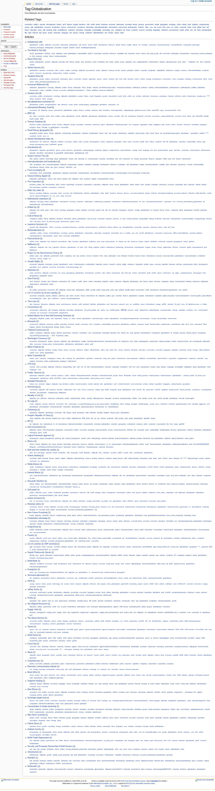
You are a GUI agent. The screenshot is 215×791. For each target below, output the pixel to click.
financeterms (119, 507)
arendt (160, 398)
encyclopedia (96, 333)
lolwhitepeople (75, 398)
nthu (116, 159)
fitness (145, 281)
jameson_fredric (189, 375)
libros (122, 404)
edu (96, 509)
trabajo (69, 412)
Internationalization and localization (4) (43, 162)
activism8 (207, 62)
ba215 (78, 47)
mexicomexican (100, 444)
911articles (59, 335)
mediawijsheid (84, 467)
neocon (89, 256)
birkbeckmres (48, 524)
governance (34, 495)
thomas (59, 124)
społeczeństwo (163, 150)
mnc (143, 201)
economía (52, 267)
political (121, 290)
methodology (95, 438)
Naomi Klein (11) (34, 59)
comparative (93, 521)
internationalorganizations (38, 566)
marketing (98, 150)
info (92, 418)
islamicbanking (79, 458)
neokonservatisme (127, 529)
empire (45, 258)
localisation (121, 164)
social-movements (120, 430)
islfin (125, 458)
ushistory (117, 484)
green (45, 33)
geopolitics (194, 133)
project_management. (73, 438)
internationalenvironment (95, 341)
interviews (173, 164)
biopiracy (188, 79)
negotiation (170, 492)
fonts (209, 367)
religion (48, 384)
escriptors (136, 124)
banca (160, 227)
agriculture (92, 79)
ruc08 (45, 432)
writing (74, 218)
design (142, 164)
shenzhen (57, 33)
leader (150, 124)
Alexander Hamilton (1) (37, 481)
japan (177, 467)
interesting (89, 27)
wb (83, 563)
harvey (51, 133)
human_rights (72, 538)
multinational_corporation (102, 201)
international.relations (124, 87)
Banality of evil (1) (35, 395)
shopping (55, 310)
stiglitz (124, 264)
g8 (124, 30)
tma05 (154, 273)
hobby (205, 304)
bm (39, 461)
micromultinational (47, 204)
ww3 (115, 384)
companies (192, 358)
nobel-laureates (79, 264)
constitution (201, 256)
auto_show (174, 475)
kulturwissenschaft (106, 375)
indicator (87, 193)
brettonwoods (137, 578)
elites (66, 335)
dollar (124, 501)
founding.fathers (45, 487)
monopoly (39, 361)
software (80, 164)
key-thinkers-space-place (107, 87)
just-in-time (149, 389)
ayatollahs (158, 384)
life (167, 141)
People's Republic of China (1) (40, 415)
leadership (57, 492)
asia (157, 555)
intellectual (169, 70)
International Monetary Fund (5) (40, 107)
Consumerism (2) (34, 307)
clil (186, 304)
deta (126, 418)
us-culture (115, 398)
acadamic (189, 310)
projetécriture (63, 313)
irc (86, 159)
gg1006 (181, 424)
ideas (56, 159)
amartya (50, 99)
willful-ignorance (98, 398)
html (130, 367)
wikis (87, 412)
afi (181, 458)
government (149, 24)
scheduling (110, 159)
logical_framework (178, 438)
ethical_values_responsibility (101, 538)
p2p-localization (126, 150)
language (65, 33)
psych (74, 515)
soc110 (141, 233)
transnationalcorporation (154, 201)
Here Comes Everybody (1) (38, 512)
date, (131, 452)
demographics (94, 141)
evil (38, 398)
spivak (42, 555)
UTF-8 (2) (31, 364)
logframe (167, 438)
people (75, 24)
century (45, 56)
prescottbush (62, 241)
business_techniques (37, 47)
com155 (150, 467)
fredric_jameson (142, 375)
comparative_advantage (191, 45)
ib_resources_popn (53, 221)
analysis (65, 47)
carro (188, 475)
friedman (104, 24)
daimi (38, 127)
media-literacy (73, 467)
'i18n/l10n (69, 167)
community (152, 45)
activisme (44, 187)
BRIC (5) (31, 113)
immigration (152, 70)
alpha (181, 210)
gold (91, 344)
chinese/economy (97, 572)
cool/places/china (186, 273)
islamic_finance (118, 458)
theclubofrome (175, 218)
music (147, 444)
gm (60, 475)
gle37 (171, 563)
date (31, 452)
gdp (32, 27)
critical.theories (73, 378)
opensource (182, 164)
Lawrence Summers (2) (37, 224)
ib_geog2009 (58, 153)
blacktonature (205, 150)
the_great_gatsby (90, 310)
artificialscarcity (186, 538)
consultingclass (206, 389)
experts (123, 70)
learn (63, 418)
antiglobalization (142, 62)
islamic (57, 458)
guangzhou (121, 572)
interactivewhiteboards (130, 444)
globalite (147, 418)
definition (33, 392)
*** (199, 547)
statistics (195, 24)
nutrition (74, 281)
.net (74, 167)
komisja (175, 333)
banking (49, 30)
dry (54, 196)
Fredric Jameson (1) (35, 373)
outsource (90, 389)
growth (60, 144)
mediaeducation (185, 467)
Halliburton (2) (33, 244)
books (98, 24)
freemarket (169, 521)
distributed (62, 392)
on (110, 444)
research (47, 27)
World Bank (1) (33, 561)
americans (187, 124)
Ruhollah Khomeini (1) (36, 381)
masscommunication (90, 515)
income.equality (195, 295)
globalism (130, 70)
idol (169, 227)
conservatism (158, 529)
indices (199, 141)
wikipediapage (129, 110)
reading (151, 87)
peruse (138, 492)
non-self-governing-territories (129, 318)
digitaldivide (161, 70)
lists (103, 210)
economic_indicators (137, 193)
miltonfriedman (98, 33)
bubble (65, 73)
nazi (48, 241)
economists (64, 127)
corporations (88, 184)
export (159, 273)
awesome (200, 358)
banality (165, 398)
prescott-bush (110, 241)
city (155, 27)
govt (205, 247)
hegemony (125, 341)
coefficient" (55, 298)
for (50, 258)
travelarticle (142, 273)
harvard (32, 227)
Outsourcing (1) (34, 387)
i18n (88, 24)
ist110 (95, 45)
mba (103, 273)
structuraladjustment (110, 578)
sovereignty (33, 173)
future (27, 30)
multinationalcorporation (130, 201)
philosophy (120, 24)
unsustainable (139, 247)
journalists (79, 124)
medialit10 (124, 467)
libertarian (134, 350)
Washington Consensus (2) (38, 338)
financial (103, 507)
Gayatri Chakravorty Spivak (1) (40, 552)
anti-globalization (50, 104)
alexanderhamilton (65, 484)
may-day (182, 333)
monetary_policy (94, 507)
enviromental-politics (108, 173)
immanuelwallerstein (161, 87)
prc (95, 418)
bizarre (62, 327)
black (205, 324)
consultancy (196, 389)
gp (98, 418)
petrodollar (96, 501)
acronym (61, 167)
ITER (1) (31, 581)
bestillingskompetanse (88, 47)
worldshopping (114, 310)
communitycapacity (163, 45)
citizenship (97, 233)
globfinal (95, 90)
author (32, 73)
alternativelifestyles (194, 70)
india (54, 30)
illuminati (54, 241)
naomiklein (101, 62)
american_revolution (178, 484)
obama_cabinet (112, 227)
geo (113, 295)
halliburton (33, 247)
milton (103, 350)
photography (132, 27)
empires (32, 361)
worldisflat (120, 53)
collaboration (88, 201)
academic (38, 99)
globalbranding (181, 404)
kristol (83, 529)
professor (144, 87)
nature (105, 79)
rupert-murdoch (162, 358)
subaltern (145, 555)
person (99, 79)
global (199, 27)
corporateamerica (35, 236)
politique (145, 492)
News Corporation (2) (36, 356)
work (78, 389)
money (27, 27)
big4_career (161, 563)
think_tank (166, 218)
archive (201, 458)
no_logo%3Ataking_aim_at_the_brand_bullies (93, 404)
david (152, 133)
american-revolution (192, 484)
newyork (156, 210)
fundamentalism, (58, 344)
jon (77, 572)
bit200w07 (53, 144)
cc (89, 572)
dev (52, 167)
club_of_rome (91, 218)
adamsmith (83, 521)
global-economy (140, 110)
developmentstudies (155, 578)
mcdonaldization (54, 233)
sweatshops (49, 412)
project (75, 110)
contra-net (61, 187)
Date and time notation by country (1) (43, 450)
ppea (151, 264)
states (123, 484)
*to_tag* (177, 304)
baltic (107, 193)
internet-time (186, 159)
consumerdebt (53, 313)
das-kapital (184, 133)
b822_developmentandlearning (45, 82)
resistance (131, 264)
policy (136, 341)
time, (100, 452)
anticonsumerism (101, 430)
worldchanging (84, 104)
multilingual (187, 367)
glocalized (40, 153)
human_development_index (39, 144)
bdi (71, 193)
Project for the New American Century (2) (44, 253)
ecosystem (180, 79)
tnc (140, 201)
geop (119, 389)
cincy (183, 304)
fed (113, 507)
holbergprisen (34, 378)
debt (100, 110)
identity (32, 555)
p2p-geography (88, 150)
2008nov (130, 501)
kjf (38, 313)
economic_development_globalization (189, 201)
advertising (33, 470)
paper (113, 358)
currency (88, 458)
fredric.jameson (154, 375)
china (179, 24)
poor (49, 538)
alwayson (159, 159)
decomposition (42, 392)
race (37, 555)
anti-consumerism (48, 430)
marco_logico (189, 438)
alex (155, 398)
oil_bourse (152, 501)
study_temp (105, 290)
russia (63, 116)
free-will (181, 398)
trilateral (59, 333)
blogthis (106, 412)
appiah (94, 179)
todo (101, 384)
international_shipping (165, 193)
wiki (80, 45)
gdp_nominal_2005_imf (161, 547)
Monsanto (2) (33, 321)
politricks (96, 247)
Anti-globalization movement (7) (40, 102)
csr (106, 407)
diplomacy (182, 492)
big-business (182, 430)
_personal (204, 547)
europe (128, 547)
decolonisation (162, 318)
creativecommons (110, 572)
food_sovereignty (134, 173)
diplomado (206, 341)
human (102, 141)
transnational (90, 70)
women (125, 555)
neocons (159, 256)
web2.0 (90, 53)
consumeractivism (56, 407)
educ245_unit (34, 487)
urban (176, 27)
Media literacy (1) (34, 464)
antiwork (190, 430)
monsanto (50, 324)
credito (209, 193)
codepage (33, 369)
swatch (36, 159)
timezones (126, 159)
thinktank (60, 218)
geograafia (43, 275)
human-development (182, 295)
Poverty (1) (32, 535)
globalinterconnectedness (157, 515)
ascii (137, 367)
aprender (33, 524)
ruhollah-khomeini (124, 384)
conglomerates (182, 358)
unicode (42, 24)
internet (35, 33)
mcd (121, 233)
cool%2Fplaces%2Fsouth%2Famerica (49, 447)
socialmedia (102, 467)
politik (98, 290)
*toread (55, 90)
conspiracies (156, 333)
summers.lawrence (91, 227)
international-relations (46, 495)
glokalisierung (79, 153)
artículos (178, 96)
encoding (128, 24)
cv (48, 136)
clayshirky (45, 515)
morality (89, 398)
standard (86, 304)
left (107, 62)
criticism (201, 133)
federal (75, 487)
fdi (204, 201)
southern (98, 273)
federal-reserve (130, 507)
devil (187, 324)
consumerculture (165, 310)
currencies (33, 461)
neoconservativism (39, 532)
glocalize (33, 153)
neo (31, 532)
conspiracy (81, 27)
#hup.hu (151, 159)
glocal (58, 150)
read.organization (117, 110)
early (62, 196)
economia (148, 116)
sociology (172, 24)
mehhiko (91, 444)
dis (161, 133)
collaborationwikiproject (180, 444)
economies (114, 547)
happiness (109, 141)
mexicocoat (75, 444)
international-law (97, 318)
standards (115, 367)
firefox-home (172, 318)
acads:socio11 (174, 389)
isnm (133, 389)
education (33, 30)
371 (197, 62)
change (175, 310)
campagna (164, 281)
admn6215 (155, 110)
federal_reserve (191, 333)
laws (150, 458)
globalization (34, 45)
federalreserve (151, 507)
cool (174, 201)
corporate (183, 27)
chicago (137, 210)
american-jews (188, 264)
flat (126, 53)
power (50, 33)
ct (201, 304)
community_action (84, 541)
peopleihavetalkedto (57, 572)
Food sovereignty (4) (36, 170)
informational (150, 304)
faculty (117, 70)
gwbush (191, 241)
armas (34, 549)
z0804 (120, 555)
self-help (130, 430)
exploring (102, 447)
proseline (114, 424)
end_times (37, 221)
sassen (62, 70)
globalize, (87, 452)
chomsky (144, 45)
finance (69, 24)
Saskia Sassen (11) (35, 67)
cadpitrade (106, 547)
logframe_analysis (136, 438)
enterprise (113, 389)
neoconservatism (190, 256)
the (98, 310)
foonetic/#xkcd (147, 547)
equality (141, 295)
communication (195, 150)
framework (146, 438)
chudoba (177, 538)
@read (151, 384)
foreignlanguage (92, 447)
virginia (138, 555)
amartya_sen (201, 96)
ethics (112, 179)
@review (176, 458)
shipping (46, 193)
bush (40, 30)
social (120, 96)
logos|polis (143, 124)
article (117, 33)
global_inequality (168, 295)
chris (139, 398)
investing (149, 30)
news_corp (106, 358)
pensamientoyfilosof (102, 555)
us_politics (104, 501)
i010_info (128, 273)
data (29, 33)
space (46, 133)
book (194, 27)
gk (167, 563)
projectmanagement (122, 438)
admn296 (199, 116)
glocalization (51, 150)
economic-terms (136, 521)
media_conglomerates (51, 361)
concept (73, 524)
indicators (191, 193)
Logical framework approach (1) (40, 435)
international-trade (111, 341)
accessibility (179, 367)
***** (208, 96)
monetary (94, 110)
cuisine (111, 281)
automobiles (151, 475)
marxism (95, 87)
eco (175, 521)
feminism (131, 79)
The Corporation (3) (35, 182)
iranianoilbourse (55, 501)
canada (208, 467)
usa (151, 27)
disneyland (67, 447)
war (191, 30)
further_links (71, 290)
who (69, 179)
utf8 (44, 30)
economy (112, 24)
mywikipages (94, 104)
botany (68, 327)
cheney (159, 247)
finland (156, 467)
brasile (36, 119)
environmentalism (187, 218)
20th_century (119, 418)
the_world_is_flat (152, 53)
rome (124, 218)
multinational (116, 201)
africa (84, 87)
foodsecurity (145, 173)
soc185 (92, 290)
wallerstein (33, 87)
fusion (44, 584)
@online (175, 247)
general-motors (141, 475)
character (108, 367)
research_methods (107, 438)
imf (195, 30)
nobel (122, 33)
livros (194, 515)
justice (83, 398)
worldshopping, (143, 404)
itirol (86, 153)
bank (168, 484)
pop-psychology (125, 398)
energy (81, 33)
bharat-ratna (192, 96)
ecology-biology (200, 218)
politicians (92, 241)
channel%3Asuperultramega (39, 335)
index (189, 27)
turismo (134, 273)
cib (139, 45)
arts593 (71, 47)
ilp (161, 538)
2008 (41, 119)
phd (133, 492)
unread (127, 563)
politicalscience (174, 87)
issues (54, 538)
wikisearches (144, 310)
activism (141, 27)
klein (82, 62)
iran (70, 33)
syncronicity (144, 159)
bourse (46, 501)
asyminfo (165, 264)
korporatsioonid (35, 204)
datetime (93, 304)
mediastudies (141, 467)
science (142, 30)
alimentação (44, 284)
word (140, 150)
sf (151, 210)
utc (132, 159)
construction (166, 273)
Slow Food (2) (33, 279)
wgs (116, 290)
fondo (149, 110)
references (51, 398)
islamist (96, 384)
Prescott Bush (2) (34, 239)
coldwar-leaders (176, 384)
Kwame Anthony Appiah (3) (38, 176)
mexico (63, 27)
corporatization (48, 236)
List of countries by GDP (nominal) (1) (43, 544)
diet (141, 281)
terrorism (42, 384)
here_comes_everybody (175, 515)
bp (30, 424)
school (90, 45)
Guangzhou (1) (33, 569)
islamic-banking (133, 458)
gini (67, 295)
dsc (144, 389)
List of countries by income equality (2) (43, 293)
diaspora (188, 555)
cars (31, 475)
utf (85, 367)
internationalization (101, 27)
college (97, 389)
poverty (141, 24)
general (136, 333)
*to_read (42, 509)
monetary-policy (74, 507)
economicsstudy (61, 509)
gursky (75, 33)
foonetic (122, 547)
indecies (154, 193)
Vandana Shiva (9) (35, 76)
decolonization (145, 318)
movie (111, 184)
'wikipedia (192, 62)
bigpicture (202, 404)
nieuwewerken (184, 53)
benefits (100, 412)
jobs (56, 495)
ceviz (191, 324)
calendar (170, 304)
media (157, 24)
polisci (76, 104)
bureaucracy (168, 233)
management (111, 492)
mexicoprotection (155, 444)
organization (89, 233)
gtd (63, 438)
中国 (83, 418)
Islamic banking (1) (35, 455)
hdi (208, 27)
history (59, 24)
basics (54, 470)
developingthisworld (73, 298)
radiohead (163, 404)
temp (112, 290)
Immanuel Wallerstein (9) (38, 85)
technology (106, 30)
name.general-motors (41, 475)
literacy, (194, 467)
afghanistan (167, 247)
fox (74, 358)
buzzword (140, 116)
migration (104, 70)
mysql (194, 367)
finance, (126, 193)
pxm (127, 304)
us (117, 241)
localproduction (114, 150)
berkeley (188, 281)
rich (126, 116)
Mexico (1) (31, 441)
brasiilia (206, 116)
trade (102, 193)
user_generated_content (106, 515)
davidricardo (89, 524)
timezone (37, 304)
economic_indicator (180, 193)
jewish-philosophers (190, 529)
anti (134, 62)
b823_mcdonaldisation (181, 233)
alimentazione (34, 284)
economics (28, 24)
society (45, 233)
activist (32, 64)
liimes (155, 458)
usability (162, 164)
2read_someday (185, 389)
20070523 (57, 378)
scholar (138, 96)
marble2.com (56, 418)
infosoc (178, 159)
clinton (51, 227)
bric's (184, 116)
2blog (90, 247)
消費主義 (124, 310)
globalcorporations (87, 407)
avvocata (38, 73)
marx (106, 133)
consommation (203, 310)
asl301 (164, 304)
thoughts (134, 404)
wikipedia (48, 45)
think (81, 179)
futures (147, 193)
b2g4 (51, 284)
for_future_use (200, 375)
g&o (102, 389)
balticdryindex (78, 193)
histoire (137, 70)
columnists (87, 124)
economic (135, 141)
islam (199, 30)
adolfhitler (153, 241)
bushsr (141, 241)
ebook (51, 56)
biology (56, 327)
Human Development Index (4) (40, 139)
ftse (167, 424)
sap (76, 578)
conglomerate (165, 324)
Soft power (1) (33, 490)
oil (78, 247)
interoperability (198, 164)
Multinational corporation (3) (39, 199)
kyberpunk (33, 250)
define (53, 509)
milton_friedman (204, 350)
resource (131, 310)
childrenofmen (153, 62)
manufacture (116, 273)
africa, (194, 538)
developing (132, 116)
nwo (130, 124)
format (55, 452)
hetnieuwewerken (61, 56)
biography (156, 30)
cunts (174, 79)
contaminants (175, 324)
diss (185, 184)
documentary (50, 184)
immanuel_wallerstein (106, 90)
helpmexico (81, 447)
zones (143, 304)
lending (94, 458)
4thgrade (33, 447)
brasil (31, 119)
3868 (87, 290)
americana (196, 281)
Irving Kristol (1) (34, 527)
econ (57, 196)
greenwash (73, 173)
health (182, 30)
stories (123, 333)
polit (98, 241)
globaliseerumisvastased (76, 90)
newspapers (51, 358)
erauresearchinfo (170, 110)
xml (106, 33)
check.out (134, 241)
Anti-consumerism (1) (36, 427)
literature (66, 384)
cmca (65, 538)
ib (53, 424)
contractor (182, 247)
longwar (147, 247)
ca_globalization (54, 127)
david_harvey (140, 133)
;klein (184, 62)
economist (158, 350)
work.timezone (66, 304)
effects (135, 45)
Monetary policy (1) (35, 504)
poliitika (193, 87)
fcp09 (107, 389)
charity (126, 578)
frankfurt (196, 210)
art (172, 27)
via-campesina (95, 173)
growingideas (168, 538)
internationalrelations (149, 563)
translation (79, 30)
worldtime (136, 304)
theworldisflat (82, 53)
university (97, 424)
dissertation (198, 430)
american (184, 70)
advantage (101, 521)
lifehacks (54, 281)
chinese (103, 418)
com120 (157, 389)
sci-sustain (140, 430)
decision (209, 218)
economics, (156, 116)
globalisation (39, 27)
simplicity (105, 281)
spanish (59, 444)
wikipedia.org (76, 418)
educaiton (161, 521)
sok (136, 233)
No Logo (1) (32, 401)
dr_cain (32, 478)
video (58, 184)
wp (125, 241)
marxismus (94, 375)
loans (170, 458)
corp (206, 358)
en (190, 507)
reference (111, 45)
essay (56, 236)
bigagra (32, 327)
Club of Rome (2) (34, 216)
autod (168, 475)
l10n (163, 27)
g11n (56, 167)
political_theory (91, 529)
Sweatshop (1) (33, 410)
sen (134, 96)
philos (73, 555)
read (120, 79)
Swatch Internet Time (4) (37, 156)
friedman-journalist (121, 124)
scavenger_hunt (43, 572)
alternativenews (171, 62)
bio (59, 82)
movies (110, 33)
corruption (154, 184)
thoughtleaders (128, 227)
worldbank (40, 563)
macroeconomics (183, 341)
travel (159, 27)
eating (172, 281)
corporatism (179, 184)
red (91, 484)
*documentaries (35, 187)
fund (179, 110)
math (159, 458)
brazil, (189, 116)
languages (74, 452)
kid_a (157, 404)
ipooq (60, 495)
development (50, 24)
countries (134, 30)
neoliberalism (93, 133)
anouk (150, 398)
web (75, 159)
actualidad (195, 124)
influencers (96, 124)
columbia (72, 73)
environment (71, 27)
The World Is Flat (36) (36, 50)
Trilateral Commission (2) (38, 330)
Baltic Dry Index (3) (35, 190)
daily (182, 324)
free (118, 333)
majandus (99, 264)
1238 (147, 290)
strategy (98, 492)
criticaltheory (44, 378)
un (69, 318)
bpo (75, 389)
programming (204, 24)
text (134, 367)
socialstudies (103, 484)
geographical (34, 275)
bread (147, 324)
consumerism (173, 30)
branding (88, 62)
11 (37, 509)
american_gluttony (196, 233)
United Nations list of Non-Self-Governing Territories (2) (50, 316)
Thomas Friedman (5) (36, 122)
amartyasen (163, 96)
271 (175, 555)
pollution (133, 324)
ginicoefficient (206, 295)
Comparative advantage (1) (38, 518)
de (51, 196)
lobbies (65, 495)
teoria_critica (160, 492)
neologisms (106, 233)
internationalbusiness (185, 521)
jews (163, 124)
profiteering (119, 247)
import (108, 273)
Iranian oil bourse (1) (36, 498)
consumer (33, 313)
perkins (185, 290)
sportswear (80, 412)
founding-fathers (58, 487)
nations (78, 318)
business (82, 24)
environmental (197, 79)
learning (48, 418)
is (30, 56)
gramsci (152, 555)
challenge (43, 541)
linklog (136, 159)
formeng (111, 70)
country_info (174, 547)
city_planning (47, 73)
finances (120, 193)
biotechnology (155, 324)
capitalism (118, 30)
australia (60, 470)
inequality (87, 30)
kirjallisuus (157, 124)
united (106, 318)
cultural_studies (84, 378)
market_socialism (164, 341)
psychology (70, 184)
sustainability (96, 30)
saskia (98, 70)
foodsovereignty (83, 173)
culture (184, 24)
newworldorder (145, 333)
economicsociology (72, 267)
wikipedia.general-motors (102, 475)
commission (83, 333)
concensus (37, 344)
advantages (207, 521)
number (141, 444)
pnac (168, 27)
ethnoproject (197, 273)
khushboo (106, 110)
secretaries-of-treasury (69, 227)
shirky (69, 515)
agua (162, 110)
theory (135, 24)
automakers (161, 475)
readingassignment (88, 555)
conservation (166, 79)
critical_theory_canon (97, 378)
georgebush (178, 241)
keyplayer (63, 361)
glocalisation (78, 150)
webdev (163, 367)
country (62, 298)
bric (112, 30)
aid (130, 578)
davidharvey (122, 133)
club (31, 221)
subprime (88, 33)
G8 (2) (30, 287)
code (39, 369)
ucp (107, 310)
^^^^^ (185, 458)
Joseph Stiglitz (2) (35, 261)
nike (66, 404)
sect (120, 159)
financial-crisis (141, 507)
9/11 (201, 62)
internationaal (115, 467)
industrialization (113, 407)
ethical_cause (114, 412)
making (151, 218)
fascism (137, 256)
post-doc (116, 218)
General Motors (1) (35, 473)
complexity (174, 210)
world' (137, 310)
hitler (69, 241)
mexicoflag (67, 444)
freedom (171, 96)
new (118, 256)
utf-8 (64, 24)
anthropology (66, 133)
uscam (154, 247)
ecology (148, 79)
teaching (105, 53)
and (193, 116)
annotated (58, 47)
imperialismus (114, 318)
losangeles (122, 210)
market (174, 341)
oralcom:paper (116, 444)
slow (49, 281)
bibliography (49, 47)
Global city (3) (33, 207)
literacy (54, 467)
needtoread (98, 578)
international (113, 27)
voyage (158, 304)
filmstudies (127, 375)
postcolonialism (59, 555)
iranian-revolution (81, 384)
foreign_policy (47, 344)
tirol (151, 150)
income (77, 295)
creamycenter (136, 547)
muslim (90, 384)
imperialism (58, 318)
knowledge (93, 467)
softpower (152, 492)
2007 (210, 547)
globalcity (204, 210)
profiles (146, 264)
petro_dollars (161, 501)
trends (78, 116)
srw (135, 430)
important (157, 538)
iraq (40, 33)
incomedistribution (36, 298)
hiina (204, 273)
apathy (144, 398)
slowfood (164, 30)
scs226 (90, 578)
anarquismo (53, 187)
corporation (112, 104)
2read (210, 79)
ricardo (115, 521)
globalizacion (149, 233)
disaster (162, 62)
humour (165, 458)
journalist (62, 62)
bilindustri (183, 475)
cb (156, 484)
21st (33, 56)
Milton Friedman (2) (35, 347)
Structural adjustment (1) (37, 575)
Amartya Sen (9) (34, 93)
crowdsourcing (53, 392)
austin (49, 470)
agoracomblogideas (42, 196)
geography (164, 24)
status (103, 310)
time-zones (114, 304)
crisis (165, 227)
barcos (32, 196)
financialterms (196, 507)
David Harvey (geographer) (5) (40, 130)
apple (177, 273)
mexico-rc (84, 444)
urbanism (71, 30)
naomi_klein (73, 404)
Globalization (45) (34, 42)
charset (152, 367)
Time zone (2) (33, 301)
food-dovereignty (121, 173)
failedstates (110, 124)
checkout (157, 281)
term (155, 150)
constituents (131, 424)
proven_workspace (206, 53)
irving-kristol (148, 529)
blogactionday (34, 541)
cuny (44, 136)
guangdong (70, 273)
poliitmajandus (185, 87)
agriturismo (204, 281)
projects (75, 484)
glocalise (177, 150)
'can (195, 310)
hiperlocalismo (69, 153)
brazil (128, 30)
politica (128, 233)
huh (173, 159)
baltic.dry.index (201, 193)
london (167, 210)
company (69, 358)
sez (59, 273)
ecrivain (108, 378)
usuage (134, 150)
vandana (111, 79)
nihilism (134, 398)
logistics (105, 150)
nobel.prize (146, 96)
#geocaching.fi (193, 458)
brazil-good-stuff (42, 549)
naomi (94, 62)
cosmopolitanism (176, 45)
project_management (47, 438)
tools (142, 184)
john (131, 341)
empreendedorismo (167, 116)
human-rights (189, 398)
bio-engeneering (47, 327)
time (204, 27)
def (76, 541)
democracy (154, 96)
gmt (108, 304)
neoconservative (168, 256)
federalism (68, 487)
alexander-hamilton (51, 484)
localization (56, 27)
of (120, 218)
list (110, 210)
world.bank (102, 227)
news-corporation (132, 358)
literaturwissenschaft (83, 375)
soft (176, 492)
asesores (146, 227)
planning (81, 159)
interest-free (144, 458)
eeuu (60, 236)
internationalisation (151, 164)
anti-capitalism (44, 407)
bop (152, 438)
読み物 (127, 290)
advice (32, 82)
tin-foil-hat (158, 218)
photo (187, 30)
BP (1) (30, 421)
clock (169, 159)
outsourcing (122, 27)
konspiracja (202, 333)
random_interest (132, 218)
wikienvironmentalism (75, 424)
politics (36, 24)
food (189, 24)
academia (205, 70)
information (109, 447)
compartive (80, 524)
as (50, 549)
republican (89, 358)
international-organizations (168, 290)
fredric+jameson (166, 375)
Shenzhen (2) (33, 270)
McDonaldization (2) (35, 230)
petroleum (82, 501)
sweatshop (33, 412)
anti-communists (136, 384)
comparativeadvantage (61, 524)
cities (147, 27)
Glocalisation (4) (34, 147)
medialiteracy (62, 30)
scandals (81, 227)
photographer (206, 30)
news (102, 241)
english (129, 45)
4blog (31, 99)
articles (146, 241)
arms (190, 444)
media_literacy (63, 467)
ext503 (162, 467)
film (26, 33)
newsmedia (98, 358)
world (93, 24)
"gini (49, 298)
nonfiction (171, 404)
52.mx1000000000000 (201, 444)
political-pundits (109, 529)
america (71, 233)
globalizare (201, 87)
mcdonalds (114, 233)
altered (204, 184)
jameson (60, 375)
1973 (53, 335)
